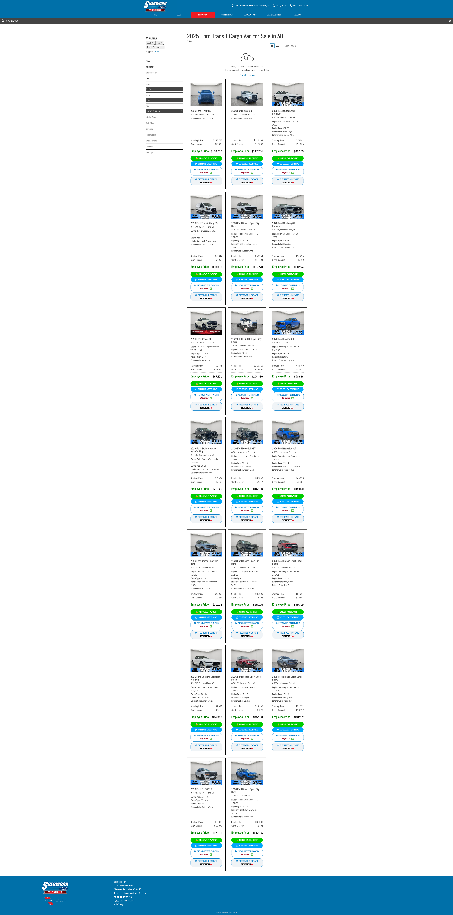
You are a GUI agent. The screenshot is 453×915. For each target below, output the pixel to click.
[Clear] (157, 51)
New (155, 15)
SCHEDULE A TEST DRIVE (207, 164)
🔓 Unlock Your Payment (206, 158)
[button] (206, 171)
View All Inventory (247, 74)
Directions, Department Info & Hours (130, 893)
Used (179, 15)
